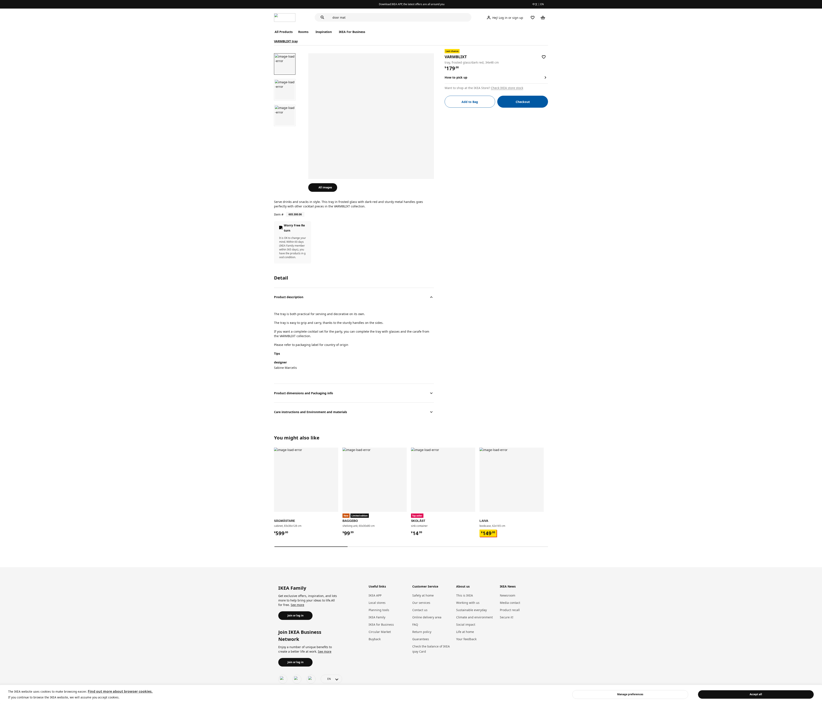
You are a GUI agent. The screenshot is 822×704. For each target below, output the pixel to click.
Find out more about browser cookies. (120, 691)
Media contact (510, 603)
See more (297, 605)
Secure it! (506, 617)
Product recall (510, 610)
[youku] (311, 679)
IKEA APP (375, 595)
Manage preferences (630, 694)
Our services (421, 603)
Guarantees (420, 639)
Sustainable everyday (471, 610)
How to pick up (456, 77)
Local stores (377, 603)
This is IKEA (464, 595)
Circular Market (380, 632)
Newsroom (507, 595)
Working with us (468, 603)
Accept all (756, 694)
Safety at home (423, 595)
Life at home (465, 632)
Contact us (419, 610)
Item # (278, 214)
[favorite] (543, 57)
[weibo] (296, 679)
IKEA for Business (381, 624)
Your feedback (466, 639)
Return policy (421, 632)
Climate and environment (474, 617)
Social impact (465, 624)
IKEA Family (377, 617)
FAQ (415, 624)
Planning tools (379, 610)
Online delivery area (426, 617)
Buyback (375, 639)
